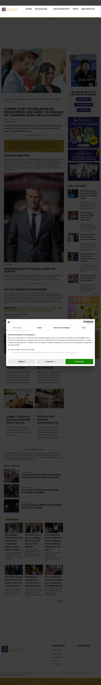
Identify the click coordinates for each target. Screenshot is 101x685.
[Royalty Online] (12, 9)
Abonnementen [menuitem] (61, 9)
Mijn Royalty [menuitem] (88, 9)
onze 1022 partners (19, 338)
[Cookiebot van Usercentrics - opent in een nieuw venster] (84, 322)
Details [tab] (39, 328)
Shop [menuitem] (75, 9)
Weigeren (21, 361)
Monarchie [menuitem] (41, 9)
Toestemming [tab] (17, 328)
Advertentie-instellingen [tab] (61, 328)
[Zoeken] (3, 14)
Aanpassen (49, 361)
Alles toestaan (79, 361)
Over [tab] (83, 328)
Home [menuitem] (29, 9)
